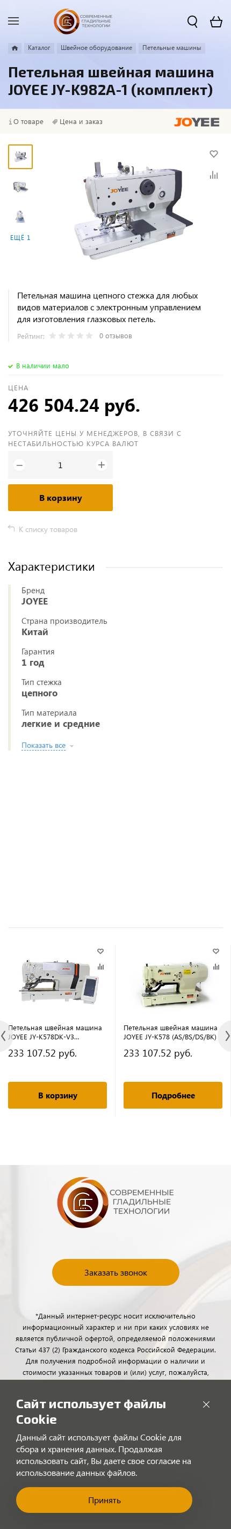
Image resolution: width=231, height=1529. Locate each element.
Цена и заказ (81, 121)
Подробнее (173, 1095)
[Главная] (14, 48)
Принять (104, 1499)
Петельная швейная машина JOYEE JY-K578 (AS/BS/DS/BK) (171, 1032)
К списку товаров (48, 529)
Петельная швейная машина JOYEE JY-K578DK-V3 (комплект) (55, 1032)
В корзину (60, 497)
